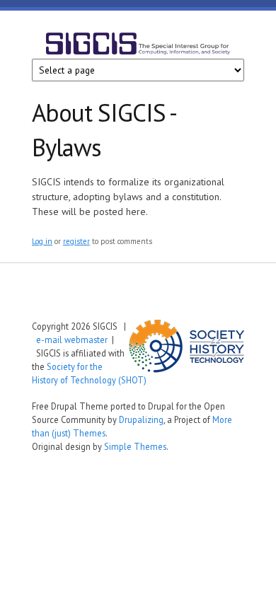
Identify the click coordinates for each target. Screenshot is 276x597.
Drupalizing (141, 419)
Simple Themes (135, 446)
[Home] (138, 46)
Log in (42, 241)
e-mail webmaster (72, 339)
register (76, 241)
